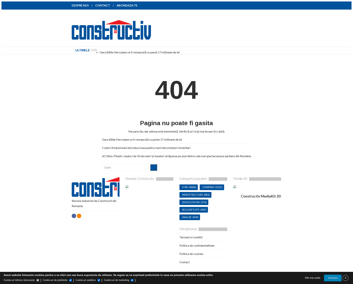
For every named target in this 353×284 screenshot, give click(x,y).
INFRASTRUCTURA (192, 194)
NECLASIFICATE (190, 209)
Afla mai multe (312, 277)
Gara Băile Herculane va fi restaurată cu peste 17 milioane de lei (140, 52)
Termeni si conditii (190, 237)
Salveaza (333, 277)
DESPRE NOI (80, 5)
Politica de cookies (191, 253)
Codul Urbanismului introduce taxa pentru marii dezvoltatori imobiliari (146, 147)
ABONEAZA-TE (127, 5)
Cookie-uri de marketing (116, 280)
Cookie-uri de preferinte (55, 280)
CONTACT (102, 5)
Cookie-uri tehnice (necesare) (19, 280)
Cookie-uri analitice (86, 280)
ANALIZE (187, 217)
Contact (184, 262)
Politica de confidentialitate (196, 245)
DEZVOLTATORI (191, 202)
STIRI (185, 187)
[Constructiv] (111, 37)
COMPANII (208, 187)
